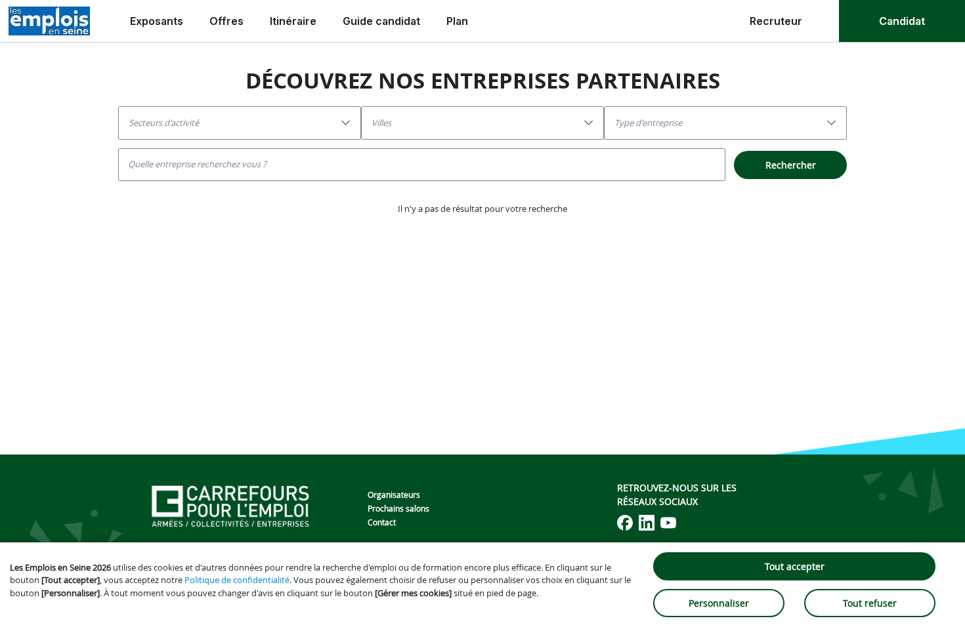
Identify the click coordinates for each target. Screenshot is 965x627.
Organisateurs (394, 494)
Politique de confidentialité (237, 580)
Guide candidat (381, 21)
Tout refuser (870, 603)
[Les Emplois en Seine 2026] (49, 21)
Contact (382, 522)
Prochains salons (398, 508)
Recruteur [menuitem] (776, 21)
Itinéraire (293, 21)
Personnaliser (719, 603)
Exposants (156, 21)
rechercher (790, 165)
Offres (226, 21)
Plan (457, 21)
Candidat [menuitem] (902, 21)
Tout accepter (795, 566)
